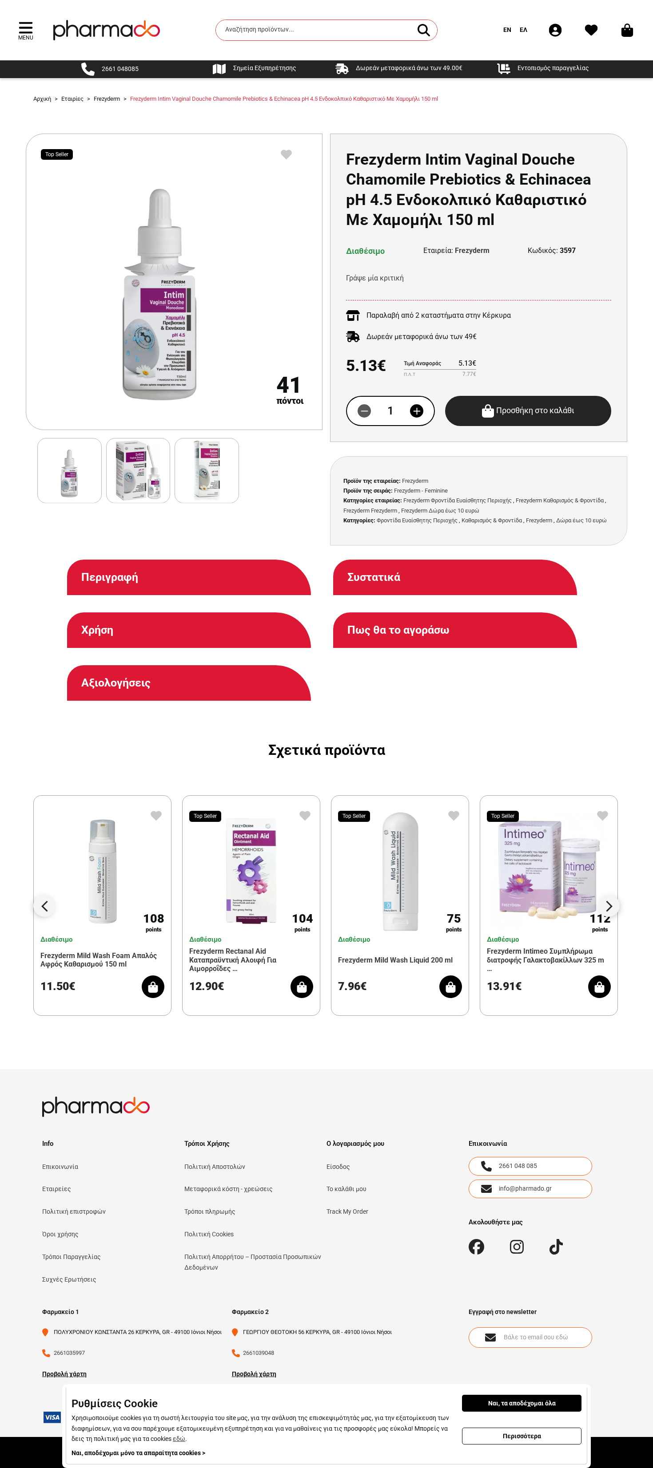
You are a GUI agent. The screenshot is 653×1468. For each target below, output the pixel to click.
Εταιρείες (56, 1188)
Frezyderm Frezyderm (370, 510)
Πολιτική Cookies (209, 1234)
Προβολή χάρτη (64, 1373)
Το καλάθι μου (346, 1188)
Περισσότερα (522, 1436)
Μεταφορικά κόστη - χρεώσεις (228, 1188)
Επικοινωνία (60, 1166)
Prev (44, 906)
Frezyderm (472, 250)
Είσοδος (338, 1166)
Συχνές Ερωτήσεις (69, 1279)
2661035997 (69, 1353)
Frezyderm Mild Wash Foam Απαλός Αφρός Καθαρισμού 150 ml (98, 959)
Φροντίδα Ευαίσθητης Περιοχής (417, 520)
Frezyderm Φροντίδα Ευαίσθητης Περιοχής (457, 500)
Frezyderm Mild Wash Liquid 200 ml (395, 960)
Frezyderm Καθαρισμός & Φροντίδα (560, 500)
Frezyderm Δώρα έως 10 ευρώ (440, 510)
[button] (26, 30)
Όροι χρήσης (60, 1234)
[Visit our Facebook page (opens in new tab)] (476, 1247)
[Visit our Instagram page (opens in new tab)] (517, 1247)
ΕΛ (523, 29)
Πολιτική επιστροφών (74, 1211)
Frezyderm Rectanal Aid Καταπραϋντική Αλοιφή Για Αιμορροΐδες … (232, 959)
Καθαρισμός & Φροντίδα (492, 520)
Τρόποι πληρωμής (209, 1211)
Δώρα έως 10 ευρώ (581, 520)
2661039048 (258, 1353)
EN (507, 29)
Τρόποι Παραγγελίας (71, 1256)
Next (608, 906)
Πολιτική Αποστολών (214, 1166)
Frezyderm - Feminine (421, 490)
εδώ (179, 1438)
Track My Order (347, 1211)
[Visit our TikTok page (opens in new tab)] (556, 1247)
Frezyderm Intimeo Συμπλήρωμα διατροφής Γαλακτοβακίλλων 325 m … (545, 959)
